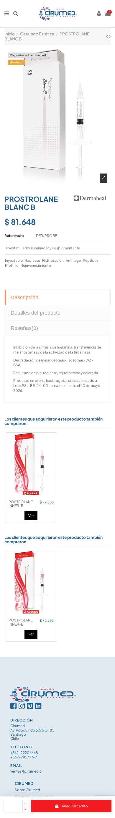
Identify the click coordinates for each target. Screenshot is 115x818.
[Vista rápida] (30, 495)
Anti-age (73, 260)
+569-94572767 (23, 757)
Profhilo (12, 265)
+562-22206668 (24, 752)
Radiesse (32, 260)
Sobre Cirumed (27, 790)
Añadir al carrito (75, 806)
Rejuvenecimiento (36, 265)
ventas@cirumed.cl (26, 771)
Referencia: (14, 235)
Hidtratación (53, 260)
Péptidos (90, 260)
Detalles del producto (35, 313)
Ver (31, 515)
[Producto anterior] (107, 36)
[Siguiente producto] (110, 36)
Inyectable (14, 260)
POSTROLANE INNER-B (21, 504)
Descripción (24, 297)
